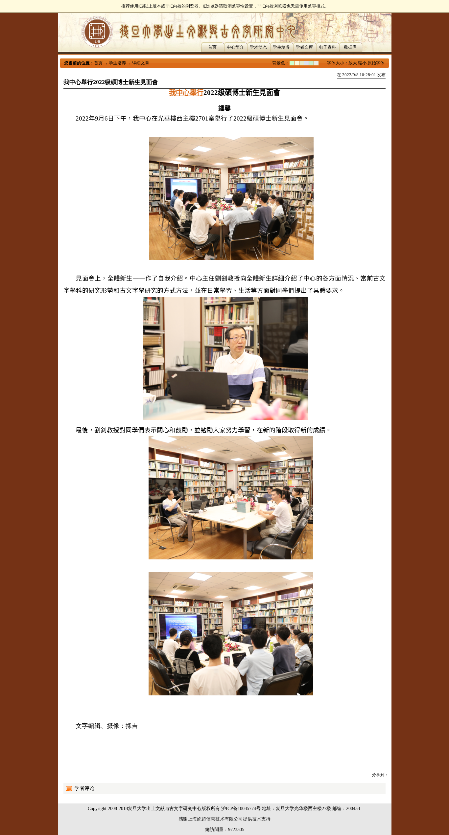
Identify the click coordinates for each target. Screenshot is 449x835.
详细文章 (140, 62)
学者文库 (304, 47)
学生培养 (281, 47)
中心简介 (235, 47)
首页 (212, 47)
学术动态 (258, 47)
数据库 (350, 47)
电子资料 (327, 47)
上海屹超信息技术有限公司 (215, 819)
